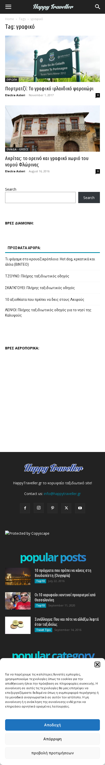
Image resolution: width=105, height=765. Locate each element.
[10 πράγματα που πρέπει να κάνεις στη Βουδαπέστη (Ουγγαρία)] (18, 576)
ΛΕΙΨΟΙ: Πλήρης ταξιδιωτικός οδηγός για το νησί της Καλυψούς (48, 312)
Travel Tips (43, 630)
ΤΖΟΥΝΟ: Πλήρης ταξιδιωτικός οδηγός (37, 276)
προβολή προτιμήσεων (52, 752)
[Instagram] (39, 508)
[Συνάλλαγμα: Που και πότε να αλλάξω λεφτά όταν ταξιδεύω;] (18, 625)
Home (9, 19)
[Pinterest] (52, 508)
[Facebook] (25, 508)
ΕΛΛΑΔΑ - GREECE (17, 149)
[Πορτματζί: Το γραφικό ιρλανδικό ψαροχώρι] (52, 59)
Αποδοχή (52, 724)
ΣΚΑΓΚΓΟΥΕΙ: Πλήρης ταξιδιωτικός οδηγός (40, 288)
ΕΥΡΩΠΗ (12, 79)
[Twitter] (66, 508)
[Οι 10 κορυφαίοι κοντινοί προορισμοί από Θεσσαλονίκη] (18, 601)
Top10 (40, 581)
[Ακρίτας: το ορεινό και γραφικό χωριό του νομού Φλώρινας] (52, 128)
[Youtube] (80, 508)
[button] (97, 664)
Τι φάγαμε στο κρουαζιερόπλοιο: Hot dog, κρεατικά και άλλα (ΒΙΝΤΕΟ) (50, 261)
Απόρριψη (52, 738)
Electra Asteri (15, 95)
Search (10, 189)
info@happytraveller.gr (62, 493)
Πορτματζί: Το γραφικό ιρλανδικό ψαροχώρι (49, 88)
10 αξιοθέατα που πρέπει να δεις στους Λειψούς (44, 300)
